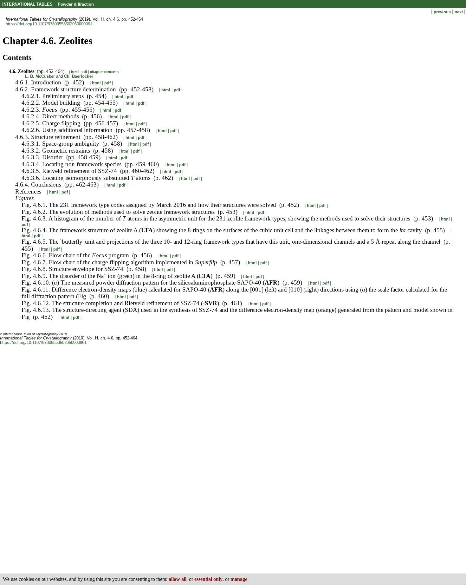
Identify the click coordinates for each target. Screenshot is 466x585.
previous (443, 12)
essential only (208, 579)
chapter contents (104, 72)
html (75, 72)
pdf (84, 72)
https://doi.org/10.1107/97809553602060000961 (49, 24)
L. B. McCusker (40, 76)
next (459, 12)
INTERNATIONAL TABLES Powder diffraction (48, 4)
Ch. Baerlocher (78, 76)
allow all (177, 579)
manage (238, 579)
